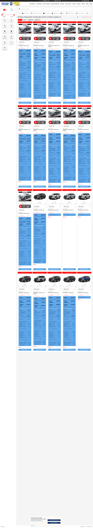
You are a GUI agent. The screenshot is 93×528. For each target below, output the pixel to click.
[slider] (2, 14)
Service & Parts (68, 3)
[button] (91, 4)
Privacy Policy (33, 525)
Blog (87, 3)
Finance (74, 3)
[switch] (4, 9)
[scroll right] (90, 13)
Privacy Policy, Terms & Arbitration (36, 520)
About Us (83, 3)
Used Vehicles (39, 3)
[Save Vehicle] (30, 42)
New (4, 8)
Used (11, 8)
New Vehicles (32, 3)
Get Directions (85, 0)
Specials (78, 3)
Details (28, 47)
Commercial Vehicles (55, 3)
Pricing (22, 47)
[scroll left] (19, 13)
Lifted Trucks (46, 3)
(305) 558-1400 (46, 0)
